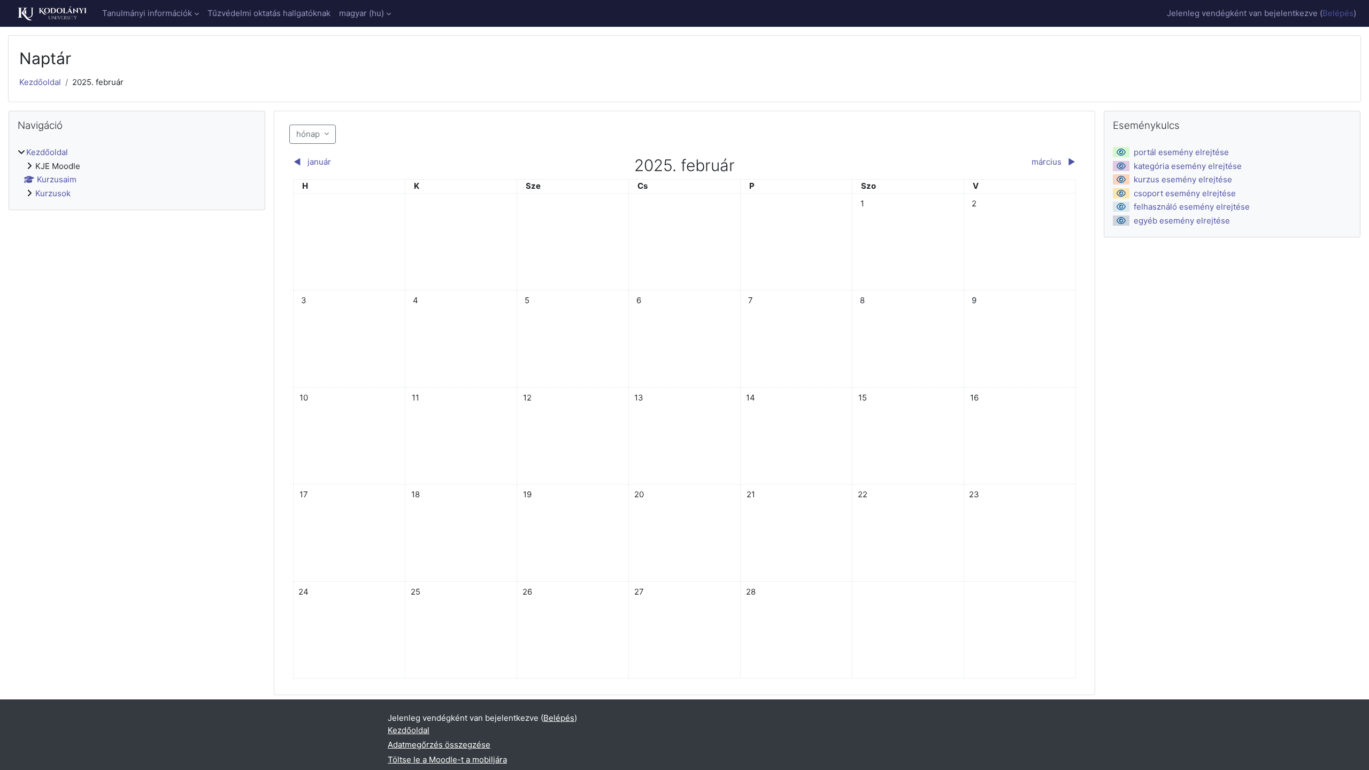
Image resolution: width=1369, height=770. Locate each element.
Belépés (1337, 13)
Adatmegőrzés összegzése (439, 745)
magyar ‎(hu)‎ (361, 13)
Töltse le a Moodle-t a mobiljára (447, 759)
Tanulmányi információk (147, 13)
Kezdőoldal (40, 82)
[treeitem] (137, 173)
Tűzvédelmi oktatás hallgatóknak (268, 13)
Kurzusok (53, 193)
